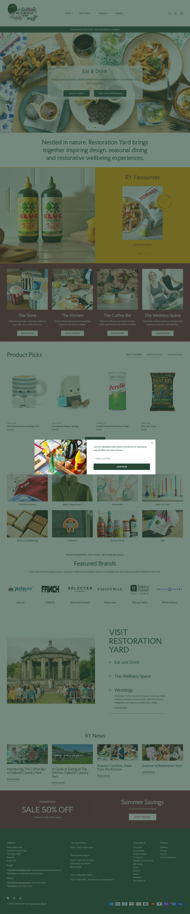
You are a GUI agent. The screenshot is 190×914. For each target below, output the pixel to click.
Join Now (122, 467)
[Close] (152, 443)
